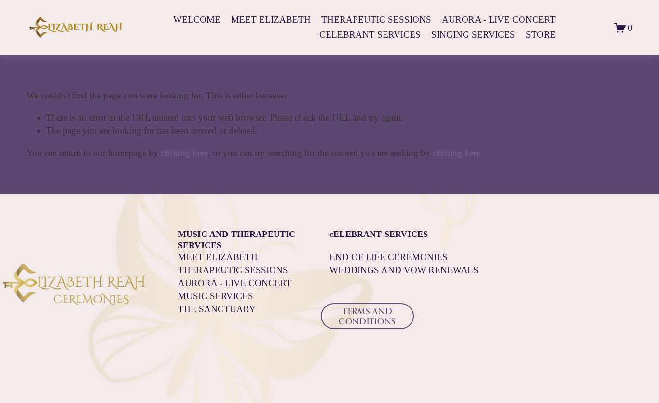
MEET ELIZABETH (271, 19)
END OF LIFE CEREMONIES (389, 257)
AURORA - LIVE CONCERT (499, 19)
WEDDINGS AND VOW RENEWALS (404, 270)
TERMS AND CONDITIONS (367, 316)
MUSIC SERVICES (215, 296)
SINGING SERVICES (473, 34)
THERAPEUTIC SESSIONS (376, 19)
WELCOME (196, 19)
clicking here (184, 153)
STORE (541, 34)
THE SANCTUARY (217, 309)
